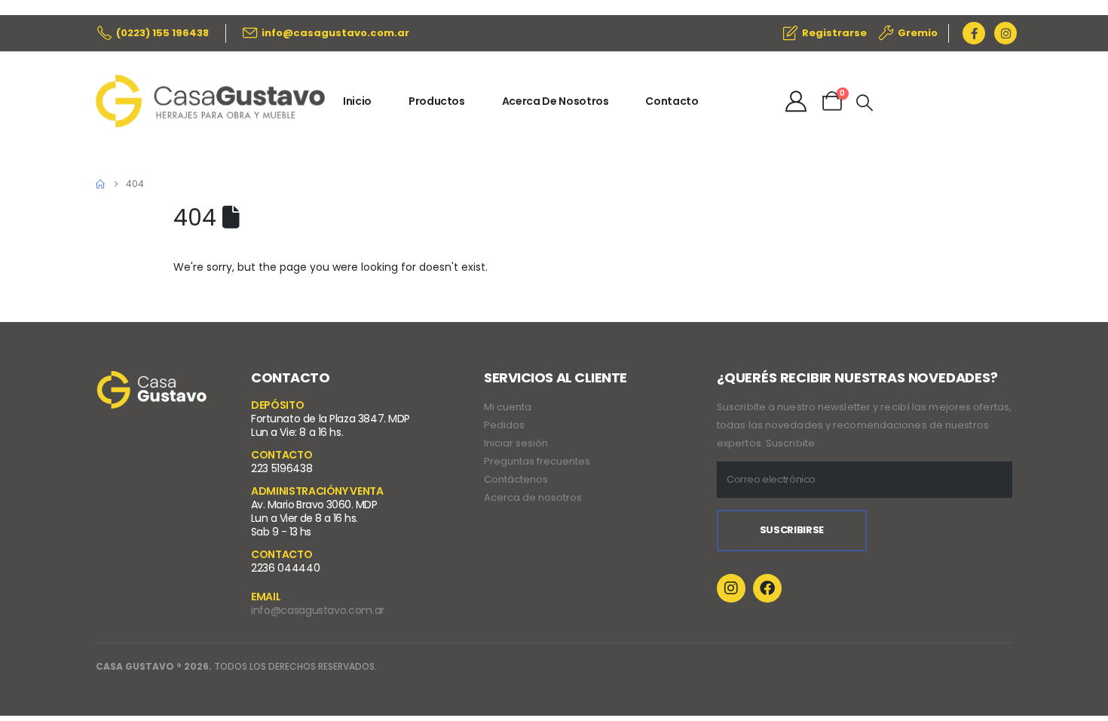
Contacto (671, 101)
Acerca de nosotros (533, 497)
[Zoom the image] (152, 380)
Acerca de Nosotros (555, 101)
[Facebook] (974, 33)
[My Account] (796, 101)
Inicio (357, 101)
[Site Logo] (210, 101)
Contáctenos (516, 479)
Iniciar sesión (516, 443)
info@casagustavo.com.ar (317, 610)
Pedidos (504, 425)
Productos (437, 101)
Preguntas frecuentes (537, 461)
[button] (864, 103)
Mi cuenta (507, 407)
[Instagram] (1005, 33)
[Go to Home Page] (100, 184)
